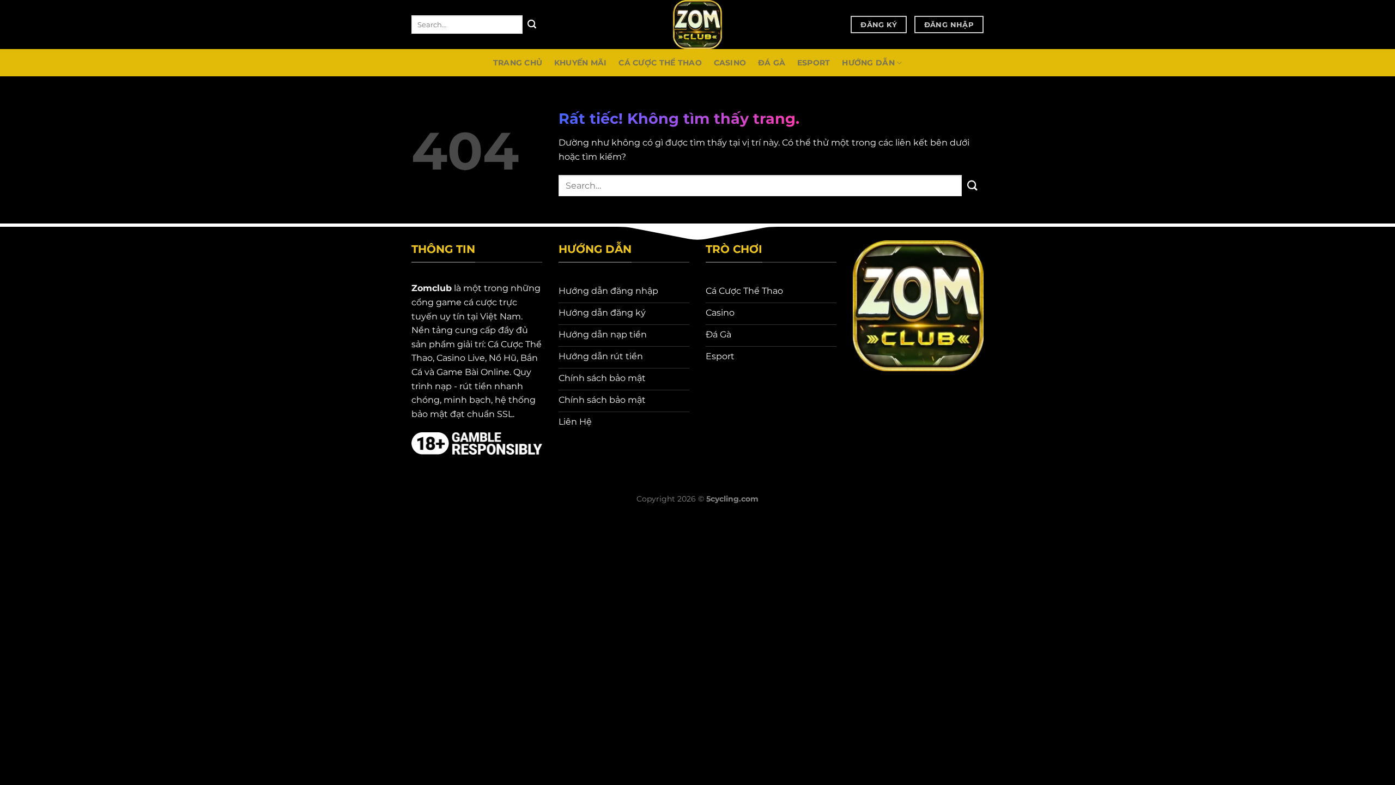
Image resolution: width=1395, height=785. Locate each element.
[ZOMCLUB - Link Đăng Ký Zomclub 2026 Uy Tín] (697, 24)
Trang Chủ (518, 62)
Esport (813, 62)
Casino (730, 62)
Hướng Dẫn (868, 63)
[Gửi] (532, 24)
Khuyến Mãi (580, 62)
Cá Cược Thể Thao (660, 62)
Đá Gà (771, 62)
